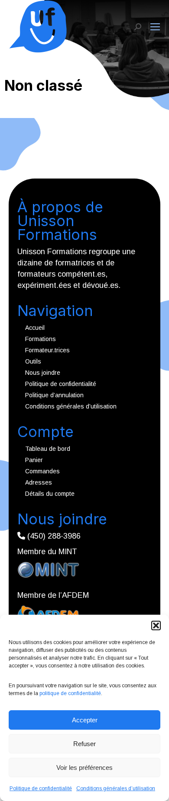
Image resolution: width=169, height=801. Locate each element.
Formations (40, 338)
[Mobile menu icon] (155, 27)
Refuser (84, 743)
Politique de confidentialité (41, 788)
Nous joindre (42, 372)
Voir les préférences (84, 767)
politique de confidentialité (70, 693)
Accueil (35, 327)
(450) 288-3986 (53, 536)
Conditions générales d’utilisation (115, 788)
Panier (34, 459)
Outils (33, 361)
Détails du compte (50, 493)
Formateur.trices (47, 350)
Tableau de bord (47, 448)
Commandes (42, 471)
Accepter (85, 720)
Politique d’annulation (54, 395)
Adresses (38, 482)
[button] (156, 625)
